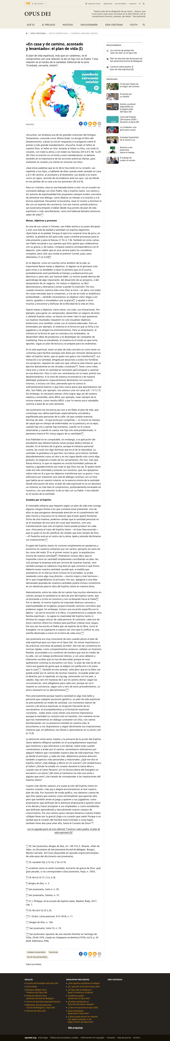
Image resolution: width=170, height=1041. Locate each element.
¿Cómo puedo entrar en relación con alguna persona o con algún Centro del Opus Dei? (83, 1019)
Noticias (68, 24)
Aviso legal (43, 1037)
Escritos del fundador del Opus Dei (42, 983)
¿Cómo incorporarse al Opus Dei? (83, 1007)
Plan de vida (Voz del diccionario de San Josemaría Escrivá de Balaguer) (126, 59)
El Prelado (48, 24)
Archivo (136, 1037)
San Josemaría (89, 24)
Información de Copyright (92, 1037)
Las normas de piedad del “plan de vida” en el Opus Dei (123, 51)
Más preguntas (75, 1027)
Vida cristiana (114, 24)
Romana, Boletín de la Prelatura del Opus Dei (36, 991)
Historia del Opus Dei (36, 1010)
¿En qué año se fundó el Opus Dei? (84, 986)
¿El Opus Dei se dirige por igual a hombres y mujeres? (80, 991)
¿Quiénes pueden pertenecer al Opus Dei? (79, 997)
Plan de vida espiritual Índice (37, 957)
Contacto (133, 4)
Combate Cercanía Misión (36, 952)
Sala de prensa (120, 4)
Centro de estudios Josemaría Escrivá (43, 1001)
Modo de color (94, 4)
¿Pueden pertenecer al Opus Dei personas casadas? (81, 1003)
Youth (134, 24)
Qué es (31, 24)
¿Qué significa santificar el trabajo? (84, 983)
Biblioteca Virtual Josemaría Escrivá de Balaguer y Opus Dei (40, 1006)
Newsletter (108, 4)
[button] (95, 124)
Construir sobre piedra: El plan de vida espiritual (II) (122, 68)
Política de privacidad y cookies (64, 1037)
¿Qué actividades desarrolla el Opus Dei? (78, 1012)
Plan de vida (53, 952)
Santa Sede (31, 986)
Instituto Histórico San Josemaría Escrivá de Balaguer (40, 997)
